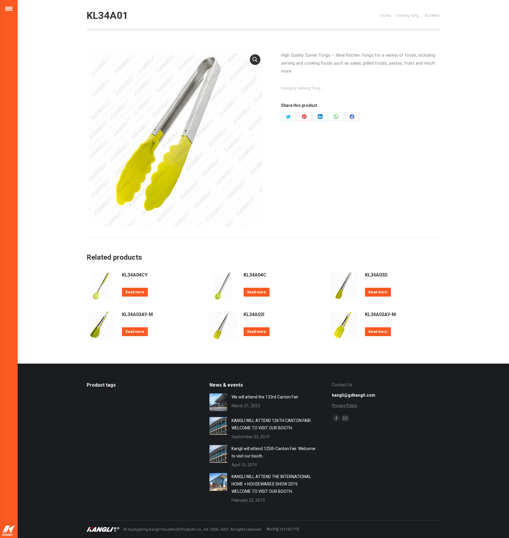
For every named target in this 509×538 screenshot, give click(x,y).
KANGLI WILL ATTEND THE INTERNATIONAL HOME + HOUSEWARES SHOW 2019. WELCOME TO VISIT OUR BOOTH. (271, 484)
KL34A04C (255, 275)
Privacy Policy (344, 405)
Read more (134, 292)
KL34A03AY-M (137, 314)
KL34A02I (254, 314)
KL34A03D (376, 275)
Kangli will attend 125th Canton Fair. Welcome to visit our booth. (273, 452)
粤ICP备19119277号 (283, 529)
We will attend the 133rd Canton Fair (265, 397)
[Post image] (218, 402)
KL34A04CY (135, 275)
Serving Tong (309, 88)
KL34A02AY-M (380, 314)
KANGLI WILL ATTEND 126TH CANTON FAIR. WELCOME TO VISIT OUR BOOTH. (272, 424)
